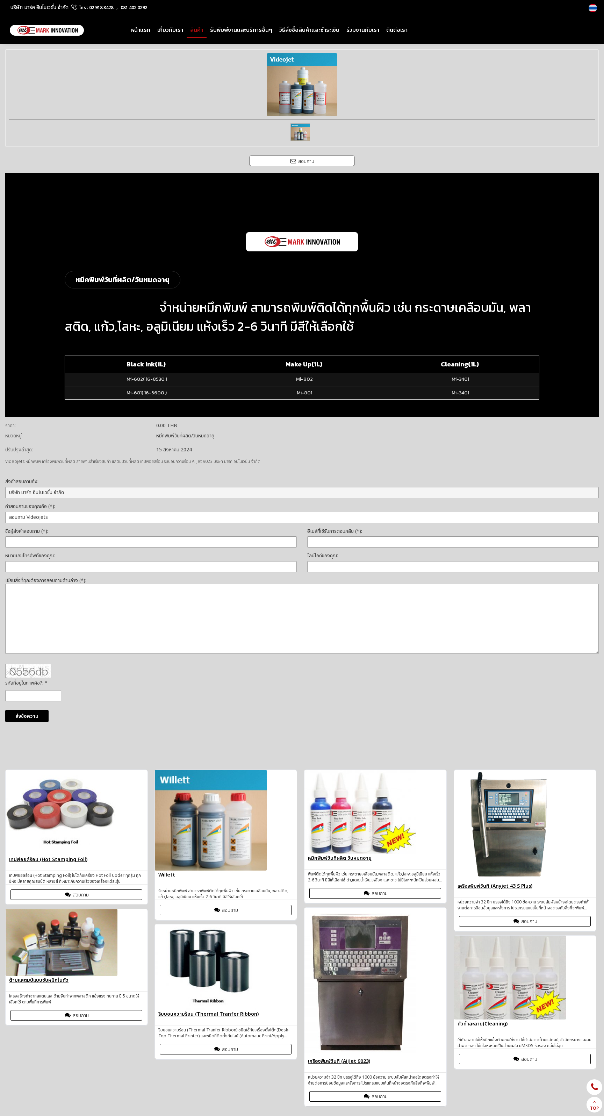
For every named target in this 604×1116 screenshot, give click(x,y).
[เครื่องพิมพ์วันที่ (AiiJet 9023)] (375, 982)
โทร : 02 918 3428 (96, 8)
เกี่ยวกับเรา (170, 30)
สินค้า (196, 30)
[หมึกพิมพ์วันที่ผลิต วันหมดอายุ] (375, 812)
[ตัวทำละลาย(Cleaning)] (525, 978)
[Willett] (226, 820)
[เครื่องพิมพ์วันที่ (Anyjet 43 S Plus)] (525, 826)
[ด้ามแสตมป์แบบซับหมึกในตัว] (77, 942)
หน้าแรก (140, 30)
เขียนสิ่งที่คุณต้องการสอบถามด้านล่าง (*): (45, 580)
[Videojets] (594, 8)
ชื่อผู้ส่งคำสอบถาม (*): (26, 531)
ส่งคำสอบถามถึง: (21, 481)
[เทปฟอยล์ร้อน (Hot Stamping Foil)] (77, 812)
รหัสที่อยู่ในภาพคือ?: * (26, 683)
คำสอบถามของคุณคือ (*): (30, 506)
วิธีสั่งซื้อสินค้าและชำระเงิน (309, 30)
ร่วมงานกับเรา (362, 30)
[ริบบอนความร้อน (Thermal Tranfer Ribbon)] (226, 967)
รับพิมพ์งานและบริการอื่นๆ (241, 30)
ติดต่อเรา (397, 30)
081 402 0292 (134, 8)
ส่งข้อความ (26, 716)
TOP (594, 1108)
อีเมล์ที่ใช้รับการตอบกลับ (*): (334, 531)
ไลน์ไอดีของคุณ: (322, 555)
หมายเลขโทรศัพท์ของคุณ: (30, 555)
